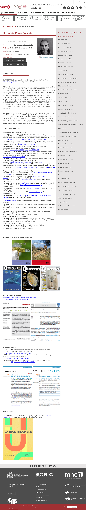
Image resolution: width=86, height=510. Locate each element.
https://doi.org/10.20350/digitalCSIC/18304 (17, 353)
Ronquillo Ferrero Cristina (67, 186)
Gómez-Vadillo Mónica (65, 109)
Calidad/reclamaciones (42, 495)
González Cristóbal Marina (67, 113)
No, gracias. (72, 507)
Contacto (38, 487)
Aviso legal (39, 497)
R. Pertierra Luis (63, 179)
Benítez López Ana (64, 63)
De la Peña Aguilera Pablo (67, 82)
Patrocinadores (40, 492)
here (47, 167)
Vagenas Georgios (64, 202)
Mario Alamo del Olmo (65, 148)
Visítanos (22, 13)
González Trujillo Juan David (68, 121)
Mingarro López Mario (65, 171)
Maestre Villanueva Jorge (66, 144)
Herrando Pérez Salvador (25, 26)
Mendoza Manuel (64, 155)
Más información (13, 508)
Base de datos (9, 60)
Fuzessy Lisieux (63, 94)
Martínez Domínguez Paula (67, 152)
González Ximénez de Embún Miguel (70, 124)
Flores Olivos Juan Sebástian (67, 90)
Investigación (68, 13)
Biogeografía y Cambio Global (23, 45)
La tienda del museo (41, 489)
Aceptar (63, 506)
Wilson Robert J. (63, 210)
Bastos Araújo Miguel (65, 55)
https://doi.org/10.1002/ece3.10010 (14, 157)
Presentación (11, 26)
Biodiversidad (21, 60)
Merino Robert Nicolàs (65, 159)
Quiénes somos (7, 13)
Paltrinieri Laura (63, 175)
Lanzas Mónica (63, 140)
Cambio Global (9, 65)
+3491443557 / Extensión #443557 (21, 48)
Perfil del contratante (41, 484)
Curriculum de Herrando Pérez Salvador (47, 58)
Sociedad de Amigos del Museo (78, 499)
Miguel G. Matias (63, 163)
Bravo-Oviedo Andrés (65, 66)
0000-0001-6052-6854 (21, 54)
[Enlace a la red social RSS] (43, 466)
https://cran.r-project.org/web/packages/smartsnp (19, 297)
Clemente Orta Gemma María (68, 78)
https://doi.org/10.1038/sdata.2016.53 (23, 362)
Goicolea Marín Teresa (65, 105)
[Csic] (44, 475)
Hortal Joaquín (63, 128)
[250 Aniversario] (19, 7)
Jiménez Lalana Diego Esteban (68, 132)
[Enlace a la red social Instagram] (72, 7)
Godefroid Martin (64, 101)
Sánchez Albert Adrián (65, 190)
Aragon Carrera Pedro (65, 51)
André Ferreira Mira (64, 47)
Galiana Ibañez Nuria (65, 97)
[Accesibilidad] (11, 494)
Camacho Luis (63, 70)
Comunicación (37, 13)
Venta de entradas (76, 492)
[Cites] (12, 503)
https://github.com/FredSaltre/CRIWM (16, 299)
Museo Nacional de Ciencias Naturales (46, 6)
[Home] (5, 7)
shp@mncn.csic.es (13, 51)
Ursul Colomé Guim (65, 198)
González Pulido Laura (66, 117)
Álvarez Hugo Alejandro (66, 43)
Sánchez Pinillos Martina (66, 194)
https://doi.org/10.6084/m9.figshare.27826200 (18, 358)
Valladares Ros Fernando (66, 206)
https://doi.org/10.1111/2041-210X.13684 (25, 167)
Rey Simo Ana (62, 39)
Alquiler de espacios (41, 500)
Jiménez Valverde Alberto (67, 136)
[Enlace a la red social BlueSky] (84, 7)
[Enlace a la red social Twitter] (68, 7)
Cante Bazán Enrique (65, 74)
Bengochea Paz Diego (65, 59)
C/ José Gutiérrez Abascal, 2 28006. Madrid (78, 485)
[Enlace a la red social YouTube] (76, 7)
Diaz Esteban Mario (64, 86)
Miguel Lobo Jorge (64, 167)
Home (4, 26)
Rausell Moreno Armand (66, 182)
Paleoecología (21, 65)
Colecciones (53, 13)
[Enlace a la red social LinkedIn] (80, 7)
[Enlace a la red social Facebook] (64, 7)
